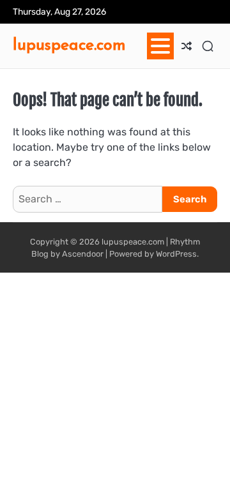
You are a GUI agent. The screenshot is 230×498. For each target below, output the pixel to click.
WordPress (176, 254)
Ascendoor (82, 254)
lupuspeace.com (69, 44)
